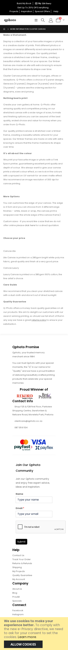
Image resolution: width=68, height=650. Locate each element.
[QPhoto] (10, 20)
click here (30, 225)
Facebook (17, 610)
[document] (34, 633)
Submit (21, 541)
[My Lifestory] (42, 3)
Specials (17, 600)
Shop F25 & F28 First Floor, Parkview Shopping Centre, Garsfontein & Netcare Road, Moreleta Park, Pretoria (32, 410)
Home (4, 29)
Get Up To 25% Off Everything (33, 7)
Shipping (17, 567)
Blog (14, 592)
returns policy (38, 320)
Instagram (18, 614)
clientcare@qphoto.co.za (28, 421)
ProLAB (16, 596)
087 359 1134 (21, 427)
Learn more (27, 637)
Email (20, 508)
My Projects (18, 571)
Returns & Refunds (22, 563)
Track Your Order (21, 559)
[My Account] (51, 20)
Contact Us (18, 555)
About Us (17, 588)
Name (19, 494)
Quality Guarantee (22, 575)
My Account (18, 579)
